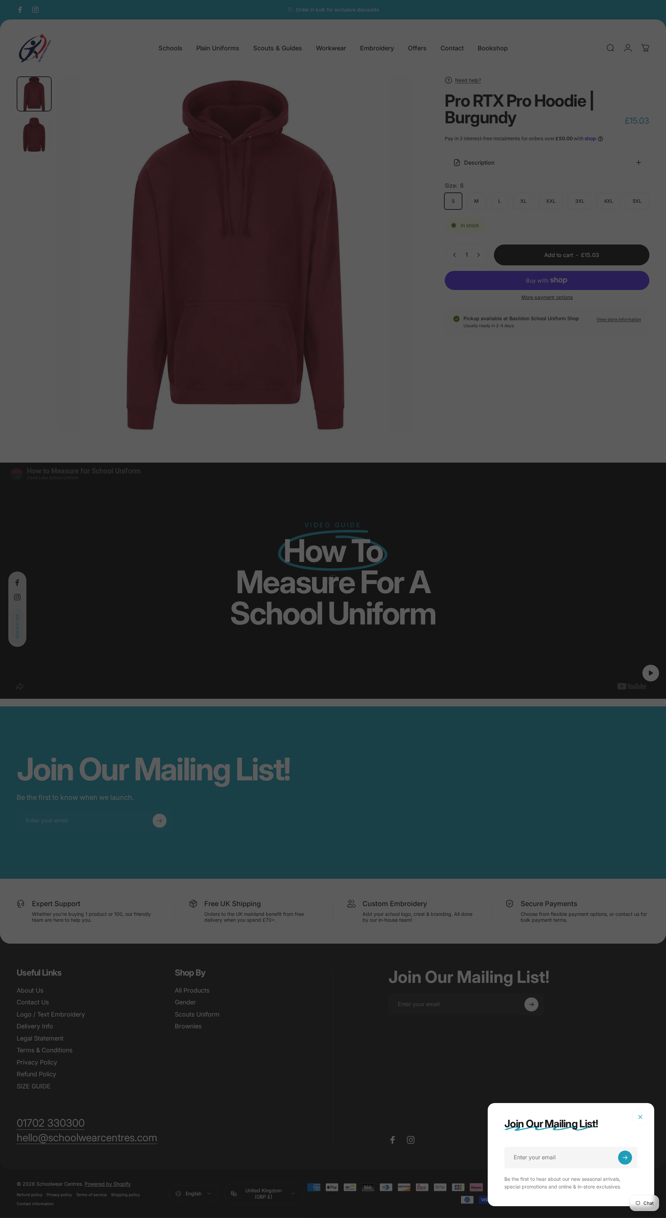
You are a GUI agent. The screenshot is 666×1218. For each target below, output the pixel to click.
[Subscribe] (625, 1158)
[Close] (640, 1117)
